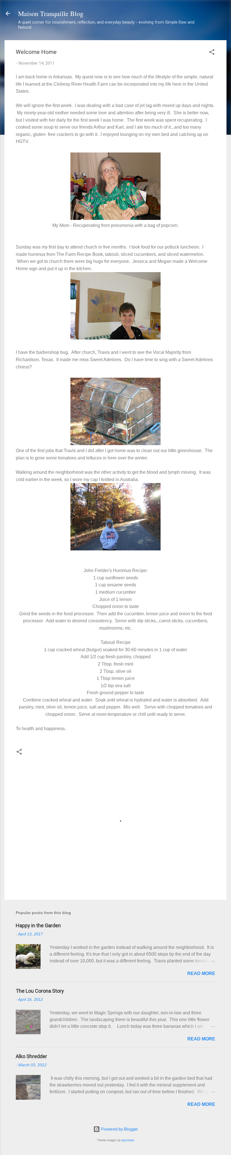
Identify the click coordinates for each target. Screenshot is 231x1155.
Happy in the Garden (38, 925)
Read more (201, 973)
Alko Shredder (31, 1056)
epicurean (127, 1140)
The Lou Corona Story (40, 991)
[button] (211, 53)
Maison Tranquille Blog (50, 13)
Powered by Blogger (119, 1129)
